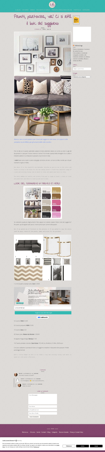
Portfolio (77, 10)
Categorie (86, 10)
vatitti (22, 378)
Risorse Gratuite (63, 432)
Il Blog (48, 432)
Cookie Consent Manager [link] (8, 440)
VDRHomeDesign (78, 46)
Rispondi (36, 373)
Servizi (32, 10)
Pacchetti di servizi (43, 10)
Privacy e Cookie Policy (76, 432)
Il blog (18, 10)
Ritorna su (25, 432)
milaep (20, 373)
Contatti (43, 432)
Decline (82, 446)
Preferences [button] (36, 447)
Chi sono (25, 10)
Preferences (69, 446)
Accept (96, 446)
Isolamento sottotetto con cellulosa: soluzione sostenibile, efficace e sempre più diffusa (81, 58)
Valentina (44, 29)
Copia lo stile (49, 29)
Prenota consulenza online (62, 10)
